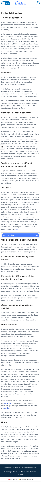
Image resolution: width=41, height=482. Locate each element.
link (16, 229)
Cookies (33, 472)
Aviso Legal (8, 472)
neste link (7, 403)
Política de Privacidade (21, 472)
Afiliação (20, 474)
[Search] (38, 3)
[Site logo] (20, 3)
